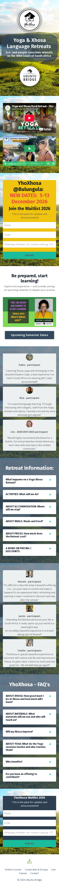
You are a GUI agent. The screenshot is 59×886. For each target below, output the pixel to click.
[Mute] (48, 163)
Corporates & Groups (36, 869)
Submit (29, 255)
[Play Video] (5, 163)
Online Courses (13, 869)
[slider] (29, 163)
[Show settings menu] (53, 163)
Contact (34, 873)
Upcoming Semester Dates (29, 335)
